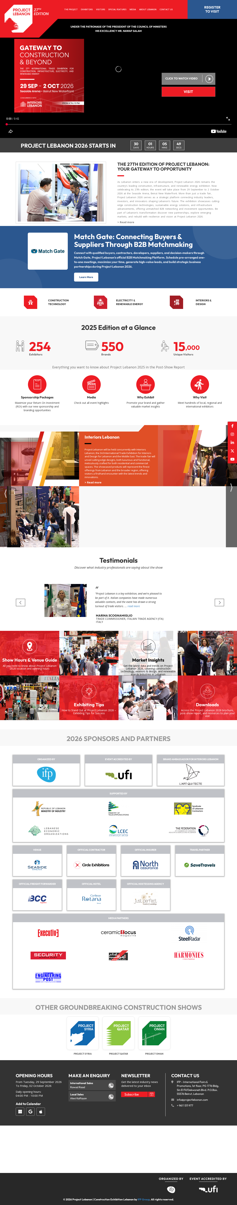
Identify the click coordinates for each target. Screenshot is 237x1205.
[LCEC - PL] (118, 830)
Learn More (86, 277)
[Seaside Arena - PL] (37, 865)
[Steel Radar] (189, 933)
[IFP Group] (46, 774)
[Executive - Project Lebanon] (48, 933)
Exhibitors (87, 9)
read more (133, 606)
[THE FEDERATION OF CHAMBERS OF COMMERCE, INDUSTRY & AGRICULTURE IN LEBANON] (189, 831)
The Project (71, 9)
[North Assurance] (145, 865)
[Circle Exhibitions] (91, 865)
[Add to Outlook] (20, 1112)
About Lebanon (147, 9)
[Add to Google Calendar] (30, 1112)
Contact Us (166, 9)
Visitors (100, 9)
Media (133, 9)
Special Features (117, 9)
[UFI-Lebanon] (119, 774)
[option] (118, 486)
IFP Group (144, 1199)
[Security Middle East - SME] (48, 955)
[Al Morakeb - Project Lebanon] (118, 955)
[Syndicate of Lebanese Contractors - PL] (189, 809)
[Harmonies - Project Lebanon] (189, 955)
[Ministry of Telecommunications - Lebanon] (118, 809)
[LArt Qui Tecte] (191, 774)
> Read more (125, 222)
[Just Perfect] (145, 899)
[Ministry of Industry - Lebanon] (48, 808)
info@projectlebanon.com (192, 1099)
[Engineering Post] (48, 978)
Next (219, 602)
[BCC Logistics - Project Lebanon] (37, 899)
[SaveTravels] (200, 865)
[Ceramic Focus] (118, 933)
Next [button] (231, 486)
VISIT (188, 91)
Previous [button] (5, 492)
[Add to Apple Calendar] (40, 1112)
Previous (20, 602)
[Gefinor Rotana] (91, 899)
